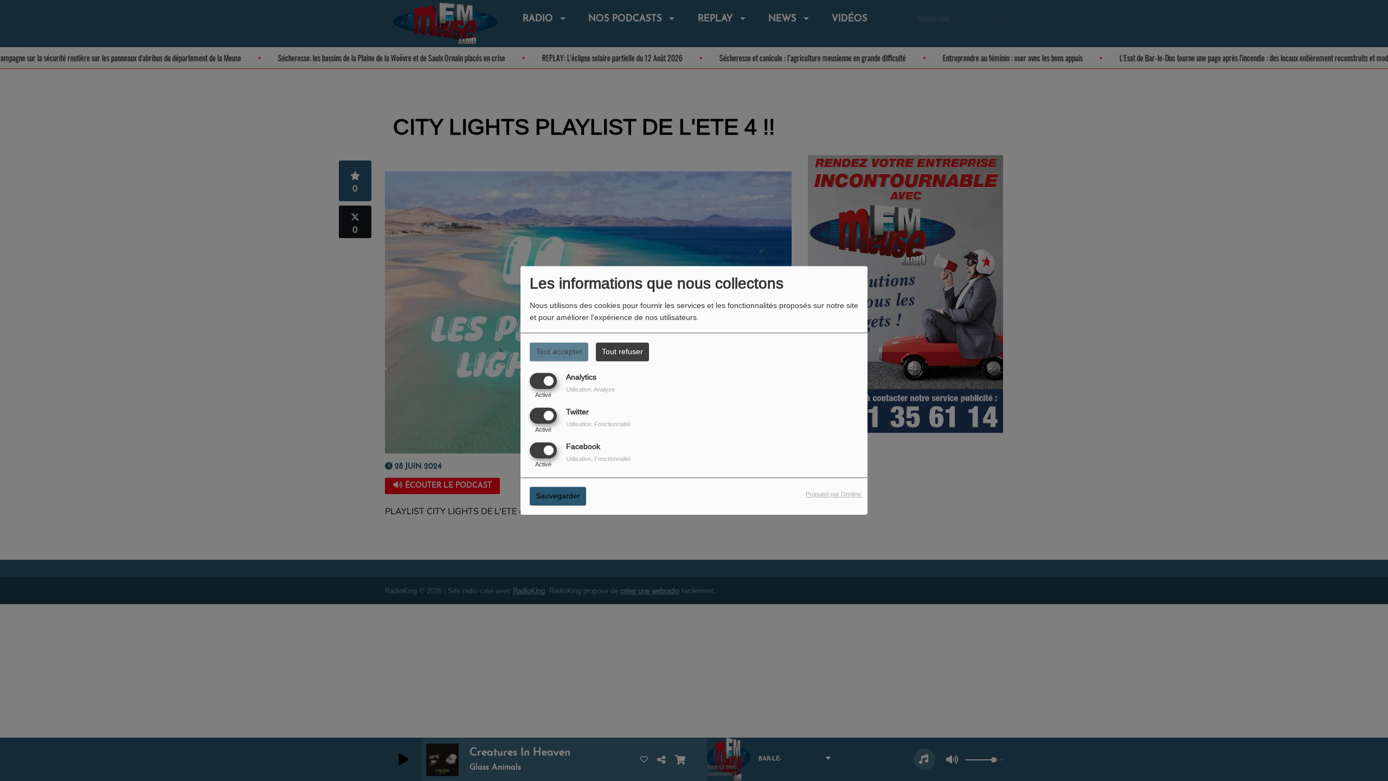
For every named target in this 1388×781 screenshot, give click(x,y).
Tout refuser (622, 351)
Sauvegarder (558, 496)
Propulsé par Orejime (834, 494)
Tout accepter (559, 351)
